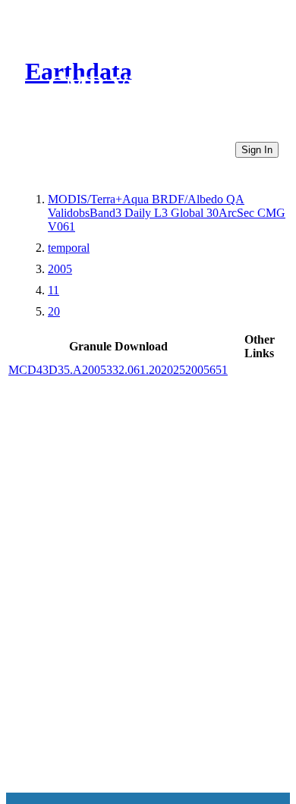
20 (54, 311)
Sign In (256, 149)
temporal (69, 247)
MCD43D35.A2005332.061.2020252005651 (118, 369)
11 (53, 290)
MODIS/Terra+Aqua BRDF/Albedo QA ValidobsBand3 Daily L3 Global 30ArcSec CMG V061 (166, 213)
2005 (60, 268)
